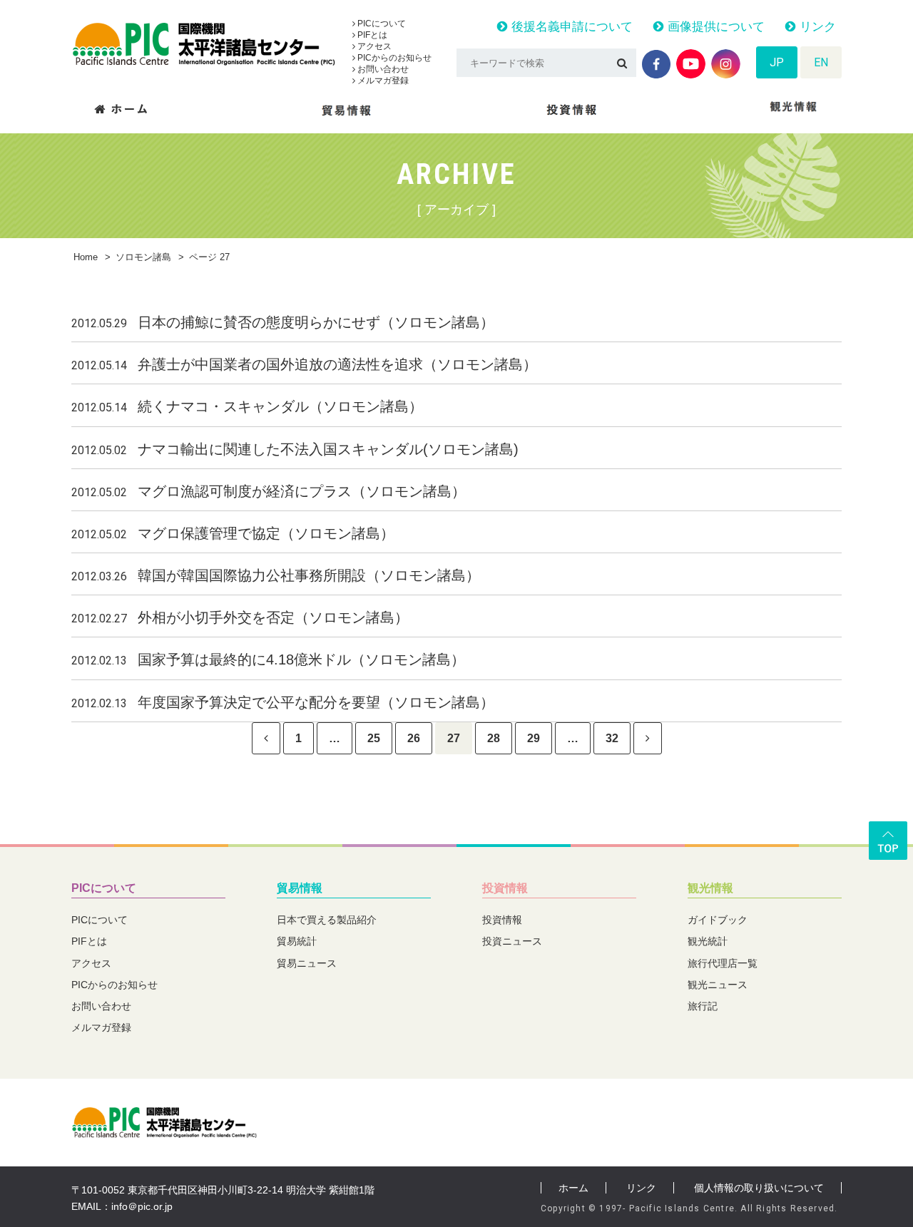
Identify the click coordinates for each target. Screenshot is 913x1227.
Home (85, 257)
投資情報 (505, 888)
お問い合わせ (382, 69)
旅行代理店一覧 (723, 963)
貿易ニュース (307, 963)
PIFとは (371, 35)
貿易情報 (299, 888)
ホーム (573, 1188)
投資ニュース (512, 941)
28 (493, 738)
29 (533, 738)
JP (777, 62)
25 (373, 738)
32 (612, 738)
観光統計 (708, 941)
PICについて (380, 24)
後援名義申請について (570, 27)
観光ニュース (718, 984)
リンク (816, 27)
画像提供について (714, 27)
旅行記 (703, 1006)
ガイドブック (718, 919)
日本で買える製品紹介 (327, 919)
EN (821, 62)
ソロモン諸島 (143, 257)
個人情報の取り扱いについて (759, 1188)
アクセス (373, 46)
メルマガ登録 (382, 81)
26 (413, 738)
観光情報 (710, 888)
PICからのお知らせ (393, 58)
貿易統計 (297, 941)
